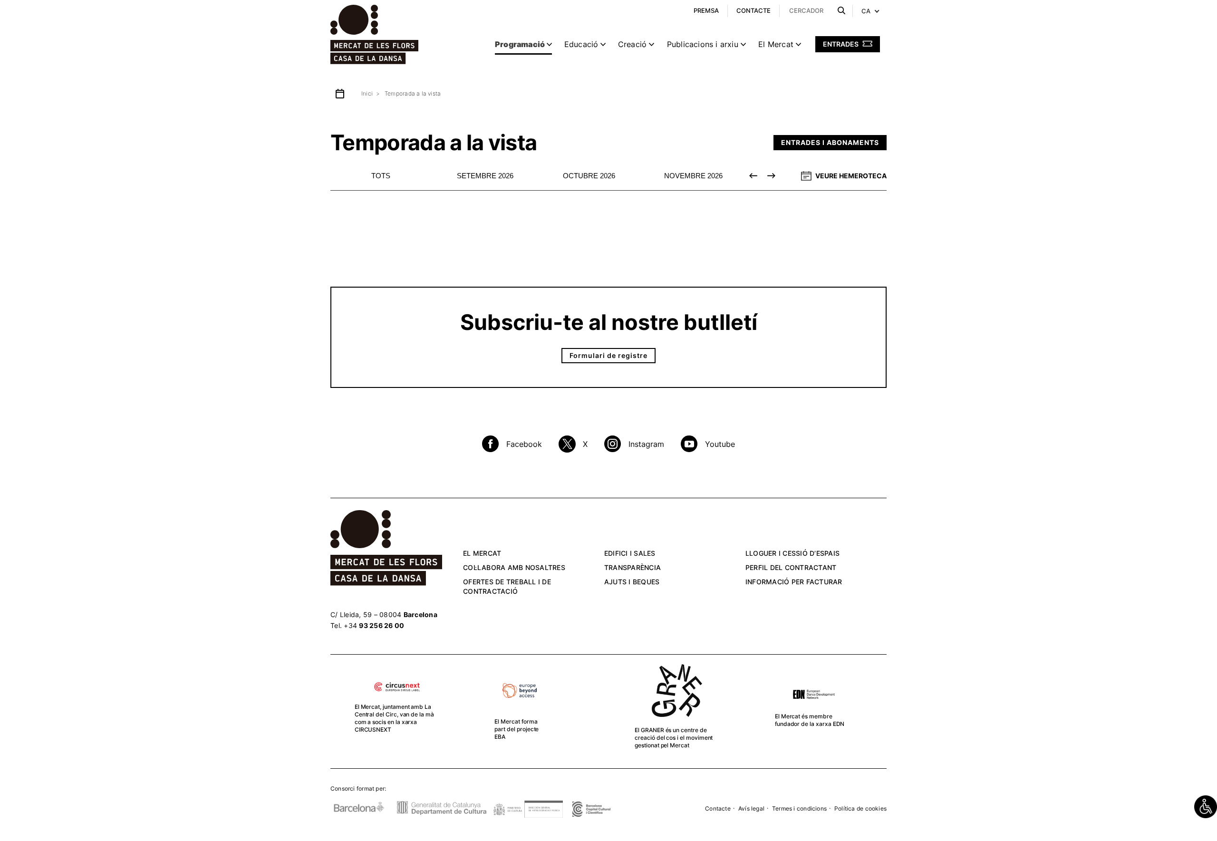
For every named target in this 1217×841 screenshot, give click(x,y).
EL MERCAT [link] (482, 553)
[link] (1205, 806)
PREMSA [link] (706, 10)
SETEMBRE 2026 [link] (485, 176)
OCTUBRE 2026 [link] (589, 176)
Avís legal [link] (751, 808)
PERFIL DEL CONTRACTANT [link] (791, 567)
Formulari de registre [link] (608, 355)
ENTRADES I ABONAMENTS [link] (830, 142)
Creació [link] (632, 44)
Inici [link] (367, 93)
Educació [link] (581, 44)
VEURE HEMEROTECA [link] (851, 176)
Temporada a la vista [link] (413, 93)
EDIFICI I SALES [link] (630, 553)
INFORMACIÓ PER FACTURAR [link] (793, 582)
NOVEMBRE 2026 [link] (693, 176)
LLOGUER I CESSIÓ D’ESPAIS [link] (792, 553)
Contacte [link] (718, 808)
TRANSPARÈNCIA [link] (632, 567)
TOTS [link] (380, 176)
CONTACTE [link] (753, 10)
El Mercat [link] (775, 44)
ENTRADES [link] (841, 44)
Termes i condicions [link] (799, 808)
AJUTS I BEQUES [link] (632, 582)
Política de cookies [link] (860, 808)
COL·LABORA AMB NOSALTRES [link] (514, 567)
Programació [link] (520, 44)
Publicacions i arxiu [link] (702, 44)
